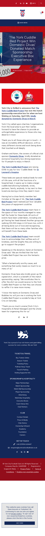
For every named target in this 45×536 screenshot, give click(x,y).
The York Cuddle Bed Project (15, 167)
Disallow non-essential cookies (28, 472)
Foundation (22, 432)
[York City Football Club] (22, 16)
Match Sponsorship (22, 386)
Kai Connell (18, 70)
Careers (22, 435)
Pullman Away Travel (22, 367)
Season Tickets (22, 361)
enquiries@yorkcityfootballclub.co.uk (24, 448)
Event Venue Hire (23, 404)
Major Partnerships (22, 383)
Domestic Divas (16, 156)
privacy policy (16, 514)
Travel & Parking (22, 370)
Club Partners (22, 407)
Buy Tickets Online (22, 358)
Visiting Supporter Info (22, 373)
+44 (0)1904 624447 (24, 444)
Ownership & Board (23, 426)
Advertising (23, 395)
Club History (22, 423)
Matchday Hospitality (22, 398)
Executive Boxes (22, 401)
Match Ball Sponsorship (22, 389)
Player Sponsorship (22, 392)
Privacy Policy (25, 469)
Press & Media (22, 420)
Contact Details (22, 417)
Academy (22, 429)
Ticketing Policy (22, 364)
